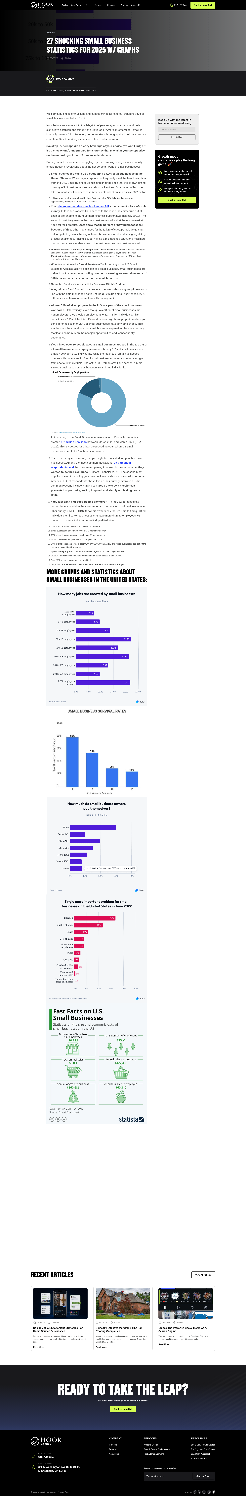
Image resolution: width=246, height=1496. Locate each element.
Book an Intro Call (203, 5)
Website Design (151, 1445)
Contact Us (136, 5)
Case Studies (76, 5)
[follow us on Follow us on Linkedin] (199, 1492)
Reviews (124, 5)
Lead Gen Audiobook (200, 1454)
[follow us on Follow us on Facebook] (204, 1492)
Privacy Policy (63, 1492)
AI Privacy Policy (199, 1458)
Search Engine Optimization (157, 1449)
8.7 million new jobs (74, 441)
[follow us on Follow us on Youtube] (213, 1492)
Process (113, 1445)
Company (115, 1438)
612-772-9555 (180, 5)
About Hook (114, 1454)
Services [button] (98, 5)
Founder (113, 1449)
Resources (199, 1438)
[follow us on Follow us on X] (194, 1492)
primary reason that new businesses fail (83, 206)
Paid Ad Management (154, 1454)
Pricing (65, 5)
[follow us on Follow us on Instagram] (209, 1492)
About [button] (88, 5)
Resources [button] (111, 5)
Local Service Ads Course (203, 1445)
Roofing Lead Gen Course (203, 1449)
